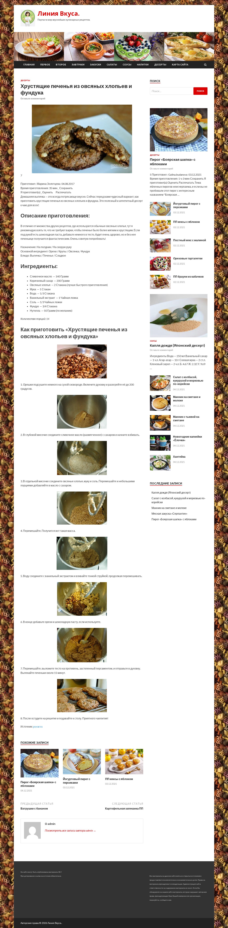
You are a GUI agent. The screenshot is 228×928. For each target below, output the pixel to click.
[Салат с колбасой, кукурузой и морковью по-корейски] (160, 389)
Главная (29, 64)
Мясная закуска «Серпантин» (169, 513)
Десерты (160, 64)
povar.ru (38, 726)
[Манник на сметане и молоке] (160, 409)
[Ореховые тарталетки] (160, 269)
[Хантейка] (160, 469)
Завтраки (78, 64)
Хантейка (179, 456)
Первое (45, 64)
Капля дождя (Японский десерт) (177, 345)
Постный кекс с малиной (189, 240)
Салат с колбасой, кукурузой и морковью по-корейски (188, 380)
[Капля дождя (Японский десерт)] (178, 337)
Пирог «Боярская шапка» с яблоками (174, 519)
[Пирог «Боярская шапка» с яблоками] (40, 778)
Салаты (112, 64)
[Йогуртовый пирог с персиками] (82, 775)
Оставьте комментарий (33, 98)
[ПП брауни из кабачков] (160, 287)
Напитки (143, 64)
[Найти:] (178, 91)
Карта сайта (180, 64)
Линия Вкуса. (59, 13)
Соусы (127, 64)
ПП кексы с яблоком (119, 779)
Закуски (95, 64)
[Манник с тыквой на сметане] (160, 429)
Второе (61, 64)
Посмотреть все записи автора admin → (70, 830)
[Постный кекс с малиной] (160, 251)
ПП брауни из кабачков (188, 276)
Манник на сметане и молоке (169, 507)
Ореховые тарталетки (187, 258)
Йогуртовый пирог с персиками (76, 780)
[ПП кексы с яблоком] (124, 775)
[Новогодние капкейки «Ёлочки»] (160, 449)
